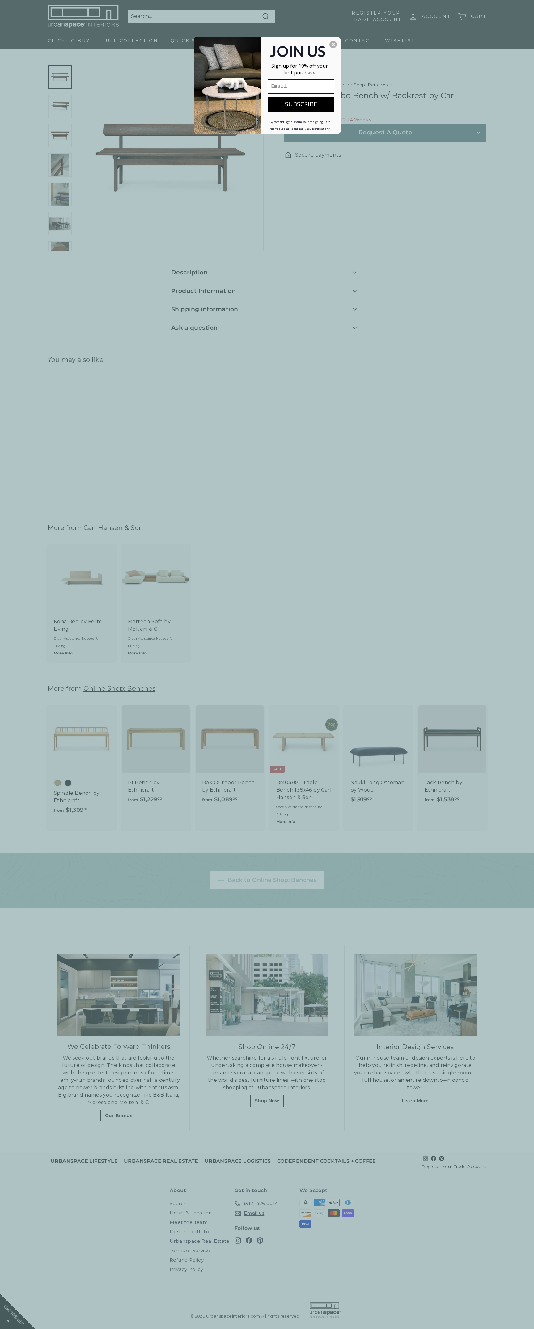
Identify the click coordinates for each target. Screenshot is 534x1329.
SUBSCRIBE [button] (301, 104)
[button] (333, 44)
